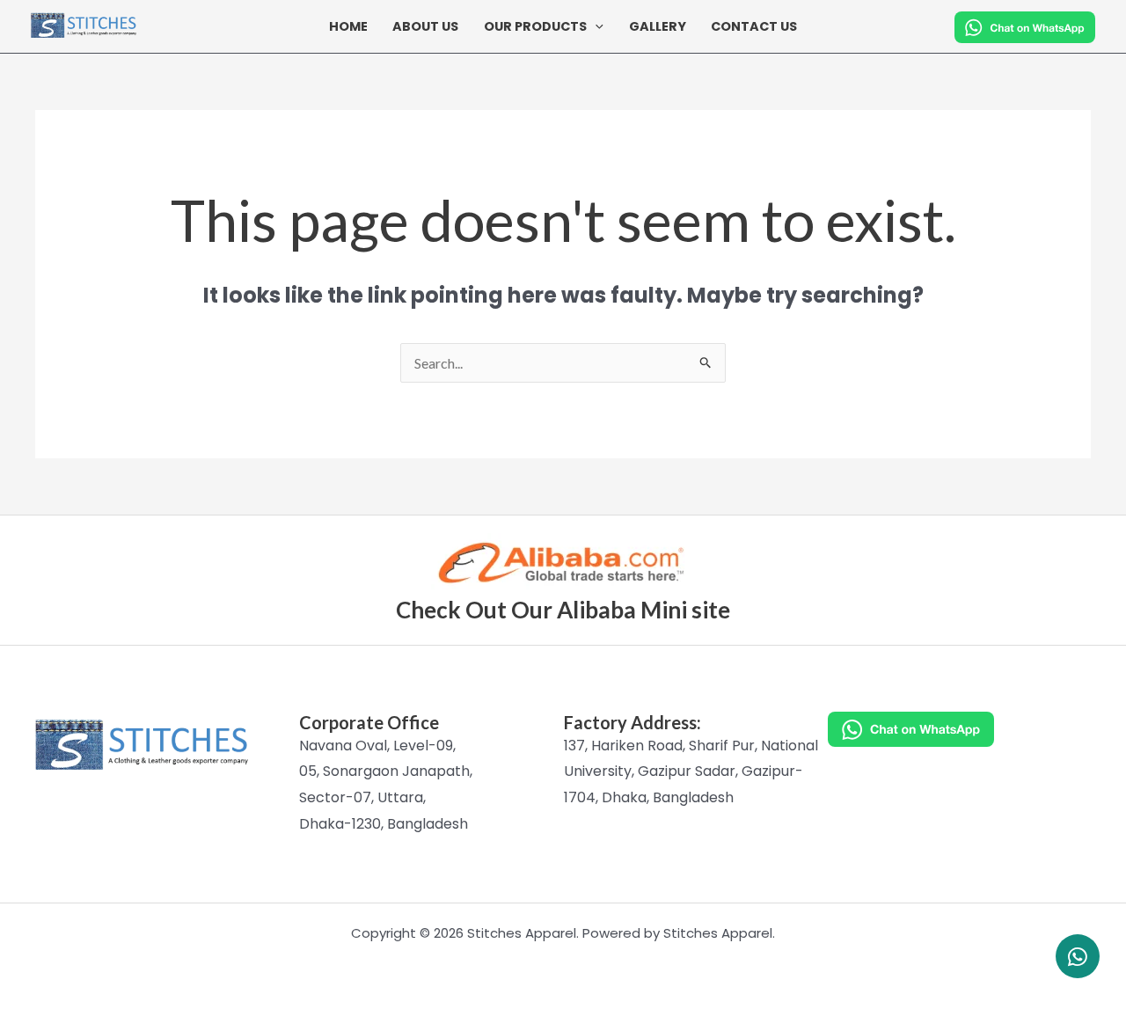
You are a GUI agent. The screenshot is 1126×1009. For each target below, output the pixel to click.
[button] (595, 26)
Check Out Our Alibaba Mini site (563, 610)
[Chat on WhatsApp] (959, 729)
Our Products (535, 27)
